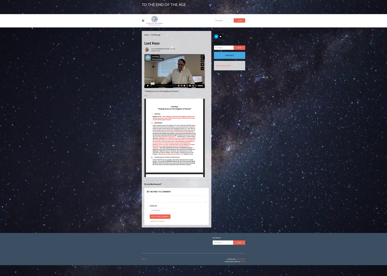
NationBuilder (240, 259)
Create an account (159, 221)
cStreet (242, 261)
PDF (146, 95)
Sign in (144, 259)
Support (229, 55)
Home (146, 35)
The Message (155, 35)
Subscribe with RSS (224, 66)
